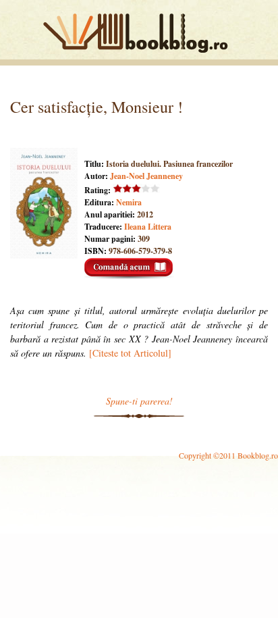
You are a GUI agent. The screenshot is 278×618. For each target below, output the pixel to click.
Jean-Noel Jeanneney (146, 176)
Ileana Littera (147, 226)
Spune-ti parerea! (139, 400)
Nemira (129, 202)
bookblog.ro (139, 33)
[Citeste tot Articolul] (130, 352)
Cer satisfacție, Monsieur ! (96, 107)
